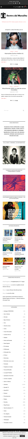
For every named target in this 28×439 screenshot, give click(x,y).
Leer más (3, 62)
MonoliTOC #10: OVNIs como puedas (19, 268)
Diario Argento (14, 343)
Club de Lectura (14, 325)
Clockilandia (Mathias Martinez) (19, 253)
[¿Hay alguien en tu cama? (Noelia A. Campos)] (8, 232)
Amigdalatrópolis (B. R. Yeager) (18, 281)
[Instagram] (16, 7)
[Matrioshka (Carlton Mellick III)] (14, 40)
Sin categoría (14, 413)
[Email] (15, 3)
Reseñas (14, 402)
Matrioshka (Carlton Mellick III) (14, 53)
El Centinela (14, 346)
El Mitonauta (14, 349)
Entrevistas (14, 358)
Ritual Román (14, 405)
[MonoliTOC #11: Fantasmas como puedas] (20, 232)
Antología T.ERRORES (14, 311)
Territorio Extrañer (14, 416)
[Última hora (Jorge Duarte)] (8, 247)
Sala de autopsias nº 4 (14, 407)
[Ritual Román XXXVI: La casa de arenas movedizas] (14, 75)
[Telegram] (19, 3)
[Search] (26, 7)
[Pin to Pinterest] (15, 64)
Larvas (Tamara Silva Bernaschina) (14, 290)
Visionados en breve (14, 422)
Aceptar (22, 436)
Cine (14, 322)
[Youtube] (13, 3)
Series (14, 410)
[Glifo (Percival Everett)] (8, 261)
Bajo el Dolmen (14, 319)
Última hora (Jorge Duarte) (7, 253)
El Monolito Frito (14, 352)
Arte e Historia (14, 314)
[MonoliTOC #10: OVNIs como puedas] (20, 261)
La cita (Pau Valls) (10, 293)
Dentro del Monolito (14, 340)
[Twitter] (15, 7)
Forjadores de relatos (14, 366)
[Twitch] (17, 3)
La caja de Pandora (14, 372)
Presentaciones (14, 396)
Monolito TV (14, 387)
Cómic (14, 328)
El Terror (14, 355)
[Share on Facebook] (12, 64)
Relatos (14, 399)
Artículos (14, 317)
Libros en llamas (14, 381)
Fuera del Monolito (14, 369)
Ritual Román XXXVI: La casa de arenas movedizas (14, 89)
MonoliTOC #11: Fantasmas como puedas (19, 239)
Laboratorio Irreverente (14, 375)
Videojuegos (14, 419)
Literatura (14, 384)
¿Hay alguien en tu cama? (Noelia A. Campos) (7, 239)
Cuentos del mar (14, 334)
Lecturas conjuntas (14, 378)
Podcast (14, 393)
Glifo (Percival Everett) (6, 267)
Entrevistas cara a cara (14, 361)
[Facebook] (8, 3)
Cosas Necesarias (14, 331)
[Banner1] (14, 155)
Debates (14, 337)
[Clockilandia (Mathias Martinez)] (20, 247)
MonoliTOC (14, 390)
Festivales (14, 363)
